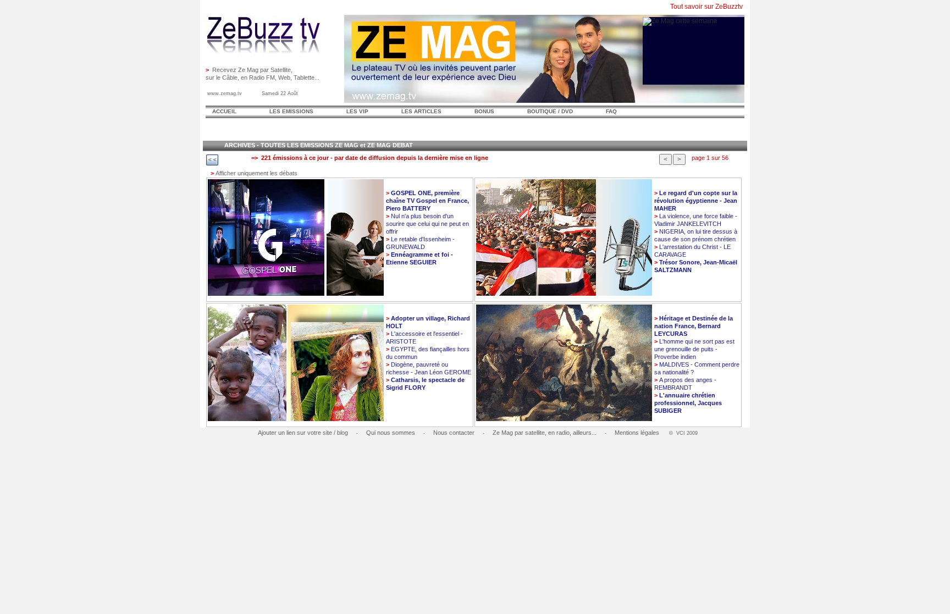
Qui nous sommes (390, 432)
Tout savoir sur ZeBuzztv (706, 6)
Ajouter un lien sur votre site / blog (303, 432)
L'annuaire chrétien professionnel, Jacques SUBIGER (688, 403)
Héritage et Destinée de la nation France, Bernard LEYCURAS (693, 326)
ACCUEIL (224, 111)
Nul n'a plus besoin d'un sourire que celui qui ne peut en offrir (427, 224)
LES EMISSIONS (291, 111)
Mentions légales (637, 432)
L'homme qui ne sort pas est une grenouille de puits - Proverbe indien (694, 349)
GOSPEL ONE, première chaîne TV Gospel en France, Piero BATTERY (427, 201)
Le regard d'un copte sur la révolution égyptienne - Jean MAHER (695, 201)
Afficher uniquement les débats (254, 173)
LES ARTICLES (421, 111)
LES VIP (357, 111)
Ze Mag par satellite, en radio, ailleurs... (544, 432)
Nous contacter (453, 432)
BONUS (484, 111)
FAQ (611, 111)
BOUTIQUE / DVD (550, 111)
